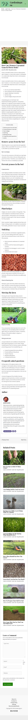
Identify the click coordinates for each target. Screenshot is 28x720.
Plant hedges (6, 131)
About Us (14, 699)
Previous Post (5, 440)
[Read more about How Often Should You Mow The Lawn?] (14, 547)
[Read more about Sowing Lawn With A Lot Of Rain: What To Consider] (14, 502)
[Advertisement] (14, 26)
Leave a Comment (7, 469)
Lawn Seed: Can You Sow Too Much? (14, 579)
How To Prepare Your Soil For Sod (13, 601)
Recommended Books (14, 706)
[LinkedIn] (15, 711)
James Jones (6, 403)
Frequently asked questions (9, 136)
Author (4, 138)
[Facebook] (11, 711)
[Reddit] (17, 711)
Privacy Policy (14, 702)
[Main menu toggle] (25, 3)
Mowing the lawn (7, 134)
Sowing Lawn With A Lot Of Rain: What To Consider (13, 511)
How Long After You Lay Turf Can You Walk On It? (13, 622)
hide (12, 124)
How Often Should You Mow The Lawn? (12, 557)
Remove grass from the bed (9, 127)
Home (2, 9)
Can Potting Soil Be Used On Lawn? (13, 489)
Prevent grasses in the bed (9, 129)
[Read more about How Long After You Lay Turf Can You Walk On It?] (14, 613)
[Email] (15, 431)
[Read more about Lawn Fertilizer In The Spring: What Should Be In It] (14, 524)
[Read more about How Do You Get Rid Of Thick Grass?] (14, 457)
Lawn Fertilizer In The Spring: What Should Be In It (12, 534)
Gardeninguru (16, 4)
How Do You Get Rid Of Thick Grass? (12, 467)
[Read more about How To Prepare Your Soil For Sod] (14, 591)
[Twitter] (13, 711)
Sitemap (14, 704)
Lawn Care (7, 9)
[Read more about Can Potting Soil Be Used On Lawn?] (14, 480)
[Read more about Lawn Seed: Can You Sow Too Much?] (14, 570)
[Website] (13, 431)
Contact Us (14, 701)
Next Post (24, 440)
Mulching (5, 132)
